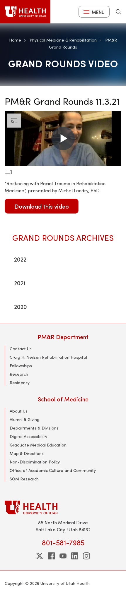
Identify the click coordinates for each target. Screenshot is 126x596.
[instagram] (86, 555)
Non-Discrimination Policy (35, 462)
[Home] (25, 11)
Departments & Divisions (34, 428)
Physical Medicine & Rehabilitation (63, 40)
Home (15, 40)
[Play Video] (63, 138)
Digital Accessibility (28, 436)
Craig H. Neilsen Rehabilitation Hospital (48, 357)
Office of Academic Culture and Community (53, 470)
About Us (19, 411)
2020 (20, 306)
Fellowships (21, 365)
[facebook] (51, 555)
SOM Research (24, 479)
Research (19, 374)
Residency (20, 382)
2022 (20, 259)
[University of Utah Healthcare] (63, 507)
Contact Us (21, 348)
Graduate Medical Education (38, 445)
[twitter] (39, 555)
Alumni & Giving (25, 419)
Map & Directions (27, 453)
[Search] (118, 12)
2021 (19, 283)
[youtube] (63, 555)
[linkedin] (74, 555)
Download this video (41, 206)
